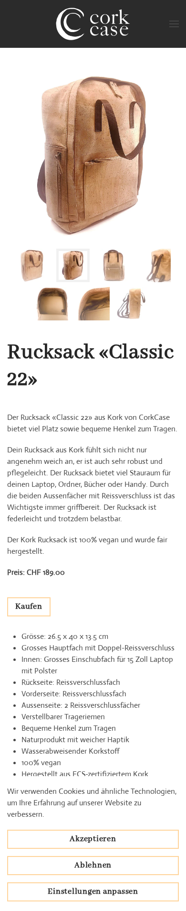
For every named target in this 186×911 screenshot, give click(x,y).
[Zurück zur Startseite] (93, 24)
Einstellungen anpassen (93, 892)
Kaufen (28, 607)
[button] (174, 24)
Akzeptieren (93, 839)
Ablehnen (93, 865)
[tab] (32, 265)
